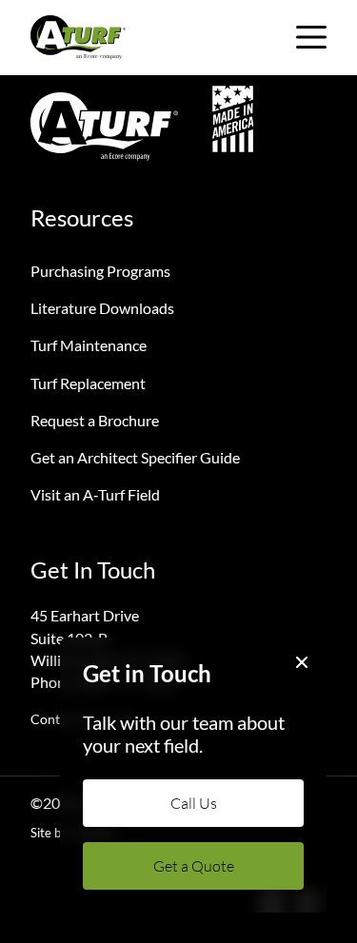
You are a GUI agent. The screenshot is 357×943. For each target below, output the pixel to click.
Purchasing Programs (100, 271)
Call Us (193, 803)
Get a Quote (193, 865)
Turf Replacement (88, 383)
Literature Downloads (102, 308)
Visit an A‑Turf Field (95, 494)
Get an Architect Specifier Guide (135, 457)
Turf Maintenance (88, 345)
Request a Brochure (94, 420)
